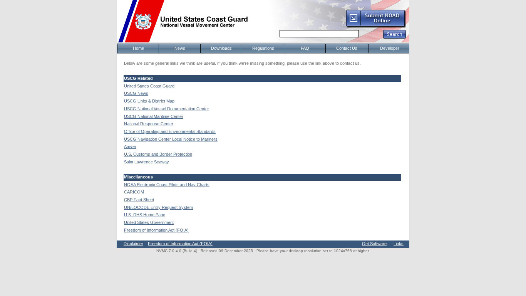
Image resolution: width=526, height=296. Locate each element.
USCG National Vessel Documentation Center (166, 108)
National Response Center (148, 123)
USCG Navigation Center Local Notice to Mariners (171, 139)
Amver (130, 146)
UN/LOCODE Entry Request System (158, 207)
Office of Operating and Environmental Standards (170, 131)
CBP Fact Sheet (139, 199)
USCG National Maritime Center (153, 116)
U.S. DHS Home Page (144, 214)
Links (399, 243)
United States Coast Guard (149, 86)
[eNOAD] (376, 26)
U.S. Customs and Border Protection (158, 154)
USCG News (136, 93)
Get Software (374, 243)
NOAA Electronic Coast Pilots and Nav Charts (166, 184)
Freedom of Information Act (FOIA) (156, 230)
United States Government (149, 222)
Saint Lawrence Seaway (146, 162)
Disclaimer (133, 243)
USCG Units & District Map (149, 101)
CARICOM (134, 192)
